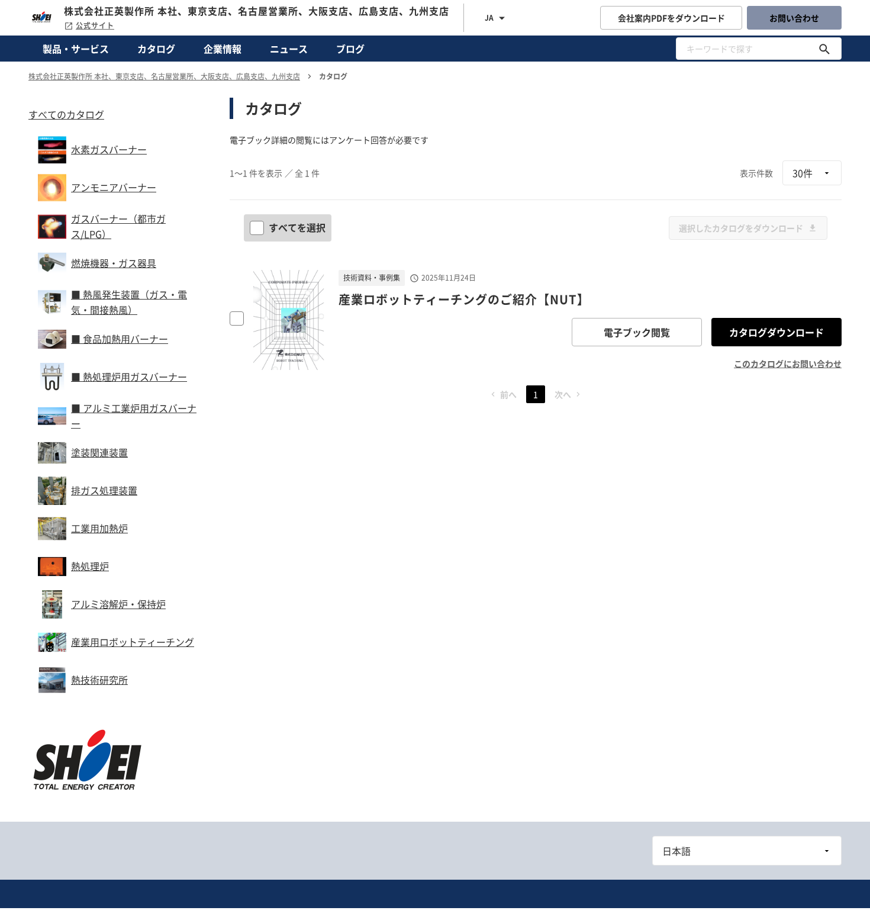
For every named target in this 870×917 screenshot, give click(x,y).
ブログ (350, 48)
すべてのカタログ (66, 114)
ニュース (289, 48)
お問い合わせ (794, 18)
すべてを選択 (297, 227)
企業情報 (222, 48)
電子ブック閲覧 (637, 332)
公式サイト (95, 25)
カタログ (156, 48)
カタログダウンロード (776, 332)
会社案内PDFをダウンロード (671, 18)
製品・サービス (76, 48)
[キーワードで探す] (824, 48)
